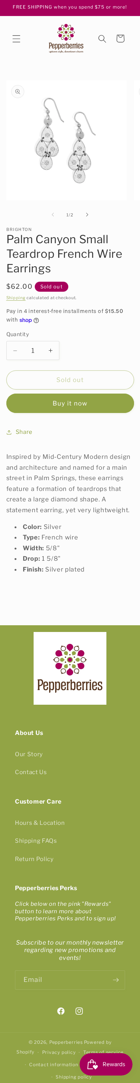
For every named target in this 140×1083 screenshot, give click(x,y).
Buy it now (70, 403)
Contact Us (31, 772)
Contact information (53, 1064)
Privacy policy (59, 1052)
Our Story (29, 754)
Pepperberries (66, 1042)
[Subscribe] (116, 980)
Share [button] (24, 431)
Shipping (16, 297)
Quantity (17, 334)
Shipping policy (74, 1077)
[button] (16, 38)
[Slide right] (87, 215)
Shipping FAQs (36, 840)
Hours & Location (40, 822)
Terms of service (103, 1052)
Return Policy (34, 859)
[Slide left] (52, 215)
